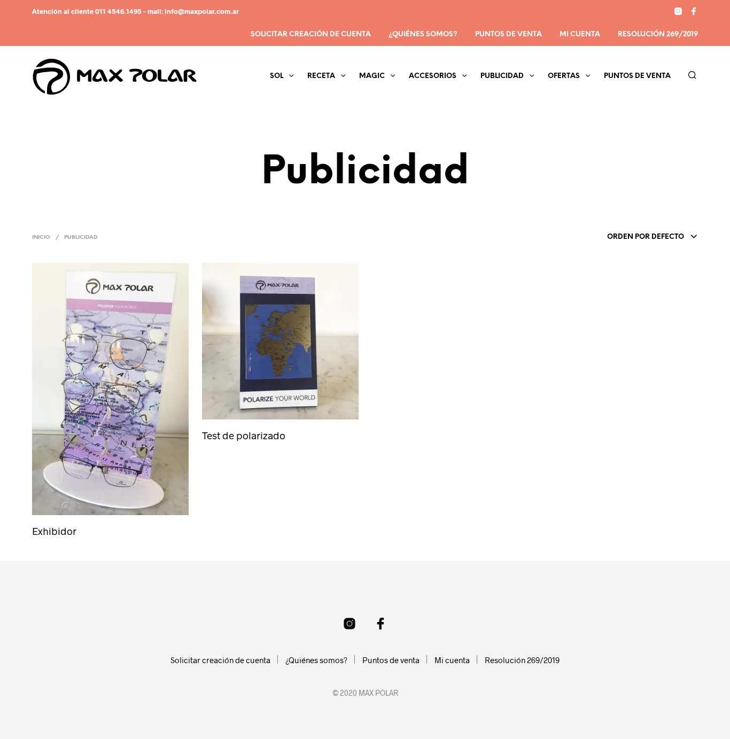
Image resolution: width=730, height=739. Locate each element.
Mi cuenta (580, 34)
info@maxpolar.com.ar (202, 11)
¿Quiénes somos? (423, 34)
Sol (276, 76)
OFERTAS (564, 76)
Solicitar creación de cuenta (311, 34)
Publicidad (502, 76)
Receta (321, 76)
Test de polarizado (243, 435)
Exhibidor (54, 531)
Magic (372, 76)
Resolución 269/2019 (658, 34)
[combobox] (624, 237)
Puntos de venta (508, 34)
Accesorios (432, 76)
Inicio (41, 237)
